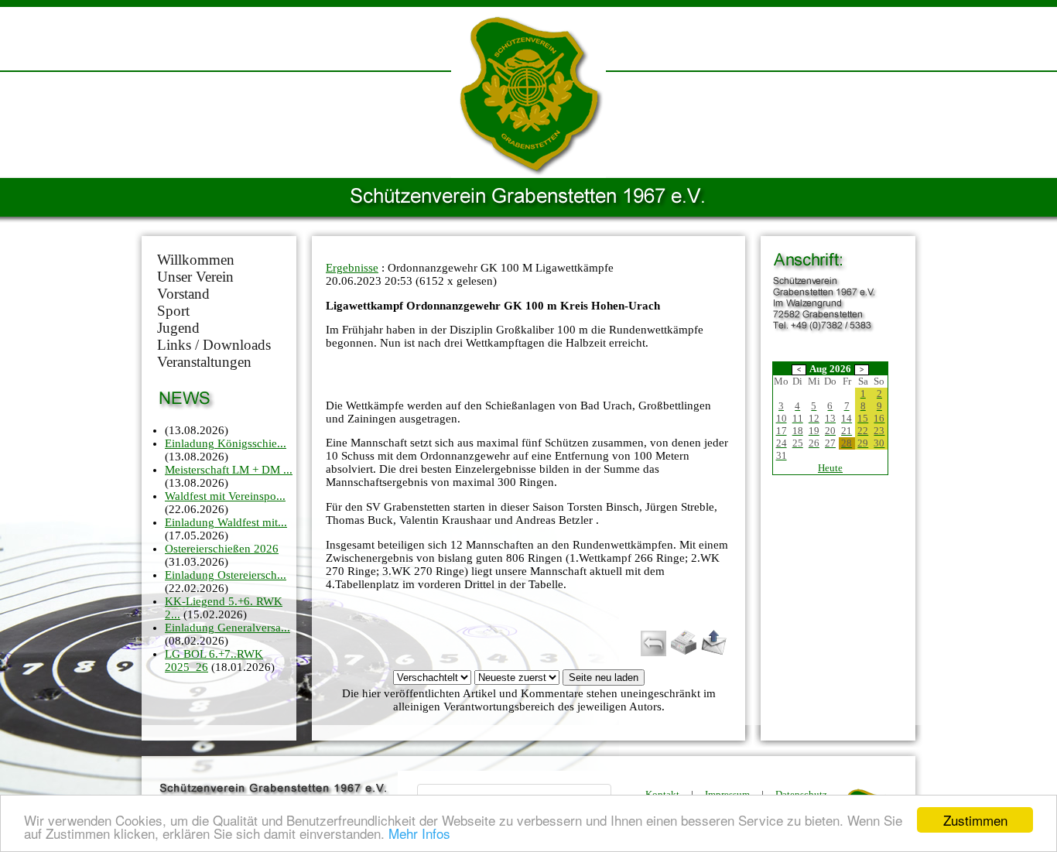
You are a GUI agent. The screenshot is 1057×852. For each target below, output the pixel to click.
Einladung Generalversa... (227, 627)
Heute (830, 468)
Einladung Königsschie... (225, 443)
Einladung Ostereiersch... (225, 575)
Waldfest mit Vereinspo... (225, 496)
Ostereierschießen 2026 (222, 548)
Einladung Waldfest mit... (226, 522)
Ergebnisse (352, 268)
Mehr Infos (419, 833)
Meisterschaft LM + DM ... (228, 470)
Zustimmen (975, 820)
